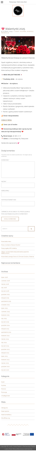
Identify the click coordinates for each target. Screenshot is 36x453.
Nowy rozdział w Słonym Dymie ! (10, 245)
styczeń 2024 (5, 346)
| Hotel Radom (17, 446)
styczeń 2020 (5, 370)
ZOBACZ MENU (6, 120)
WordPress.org (5, 418)
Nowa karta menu (6, 241)
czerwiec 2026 (5, 280)
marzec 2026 (5, 284)
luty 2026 (4, 287)
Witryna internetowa (8, 200)
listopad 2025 (5, 298)
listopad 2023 (5, 352)
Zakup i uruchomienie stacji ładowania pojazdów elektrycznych (15, 252)
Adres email (5, 190)
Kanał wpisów (5, 411)
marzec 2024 (5, 339)
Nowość (30, 31)
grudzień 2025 (5, 294)
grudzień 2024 (5, 325)
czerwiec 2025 (5, 311)
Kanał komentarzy (6, 414)
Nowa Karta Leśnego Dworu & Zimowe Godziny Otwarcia (17, 256)
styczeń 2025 (5, 322)
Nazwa (4, 181)
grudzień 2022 (5, 366)
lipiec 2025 (4, 308)
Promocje (5, 33)
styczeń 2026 (5, 291)
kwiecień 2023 (5, 359)
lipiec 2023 (4, 356)
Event (17, 31)
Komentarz (5, 160)
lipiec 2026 (4, 277)
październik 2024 (6, 332)
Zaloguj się (4, 407)
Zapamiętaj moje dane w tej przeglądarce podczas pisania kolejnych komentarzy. (15, 213)
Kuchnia (23, 31)
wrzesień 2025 (5, 304)
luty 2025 (4, 318)
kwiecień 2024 (5, 335)
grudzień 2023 (5, 349)
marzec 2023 (5, 363)
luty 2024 (4, 342)
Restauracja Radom (29, 446)
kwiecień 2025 (5, 315)
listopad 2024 (5, 328)
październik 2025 (6, 301)
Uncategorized (5, 395)
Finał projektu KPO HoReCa (9, 248)
